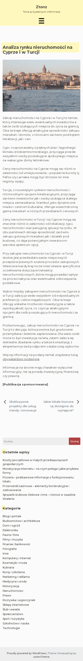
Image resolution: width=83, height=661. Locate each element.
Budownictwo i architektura (21, 521)
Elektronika (10, 530)
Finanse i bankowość (16, 544)
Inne (6, 553)
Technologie (11, 628)
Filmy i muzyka (13, 539)
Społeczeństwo (13, 614)
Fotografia (10, 549)
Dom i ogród (11, 525)
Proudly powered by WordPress (26, 653)
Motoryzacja (11, 586)
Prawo (7, 595)
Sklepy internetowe (16, 604)
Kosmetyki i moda (15, 562)
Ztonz (41, 7)
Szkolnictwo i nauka (16, 623)
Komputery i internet (17, 558)
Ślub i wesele (11, 609)
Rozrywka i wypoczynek (19, 600)
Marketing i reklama (16, 576)
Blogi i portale (12, 516)
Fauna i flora (11, 535)
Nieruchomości (13, 590)
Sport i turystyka (13, 618)
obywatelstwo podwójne (21, 359)
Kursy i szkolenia (14, 572)
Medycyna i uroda (15, 581)
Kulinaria (8, 567)
